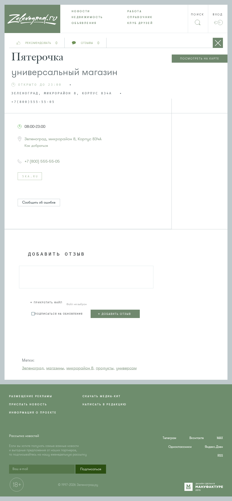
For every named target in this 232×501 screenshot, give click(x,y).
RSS (220, 456)
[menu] (116, 17)
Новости (81, 11)
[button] (47, 301)
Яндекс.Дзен (214, 447)
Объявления (84, 23)
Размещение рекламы (30, 396)
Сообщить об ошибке (39, 202)
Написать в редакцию (104, 404)
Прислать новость (28, 404)
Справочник (140, 17)
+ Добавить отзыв (114, 313)
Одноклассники (180, 447)
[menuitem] (88, 11)
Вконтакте (196, 438)
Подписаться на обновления (59, 313)
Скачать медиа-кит (101, 396)
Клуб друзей (140, 23)
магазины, (55, 368)
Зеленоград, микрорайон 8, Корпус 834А (63, 139)
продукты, (105, 368)
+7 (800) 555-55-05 (42, 161)
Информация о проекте (33, 412)
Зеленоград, (33, 368)
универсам (126, 368)
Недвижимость (87, 17)
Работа (134, 11)
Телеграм (169, 438)
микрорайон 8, (80, 368)
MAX (220, 438)
